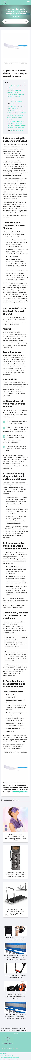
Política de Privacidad (6, 1055)
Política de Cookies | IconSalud (9, 1059)
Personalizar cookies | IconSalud (9, 1057)
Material (12, 99)
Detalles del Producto (17, 130)
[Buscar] (25, 20)
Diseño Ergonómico (16, 101)
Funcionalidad (15, 104)
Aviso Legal (3, 1053)
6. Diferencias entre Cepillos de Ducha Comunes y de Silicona (15, 117)
